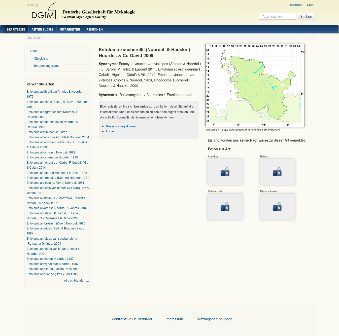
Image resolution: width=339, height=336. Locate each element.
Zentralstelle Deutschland (132, 318)
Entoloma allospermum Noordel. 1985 (52, 157)
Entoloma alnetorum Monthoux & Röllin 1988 (57, 172)
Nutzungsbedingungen (214, 318)
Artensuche (42, 29)
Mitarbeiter (70, 29)
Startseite (16, 29)
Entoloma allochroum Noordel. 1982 (51, 152)
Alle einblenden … (76, 280)
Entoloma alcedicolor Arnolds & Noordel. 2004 (58, 137)
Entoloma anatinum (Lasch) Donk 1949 (53, 268)
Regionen (94, 29)
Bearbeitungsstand (47, 65)
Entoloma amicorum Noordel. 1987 (50, 258)
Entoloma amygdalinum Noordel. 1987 (53, 263)
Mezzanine (83, 9)
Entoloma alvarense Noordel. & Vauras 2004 (57, 208)
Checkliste (41, 58)
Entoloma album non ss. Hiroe (47, 132)
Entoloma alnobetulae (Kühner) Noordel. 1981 (58, 177)
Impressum (174, 318)
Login (310, 4)
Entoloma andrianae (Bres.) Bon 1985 (52, 274)
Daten (34, 50)
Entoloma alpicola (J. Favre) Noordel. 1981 (55, 182)
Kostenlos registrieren (121, 126)
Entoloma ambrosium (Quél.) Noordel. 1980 (56, 223)
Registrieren (294, 4)
